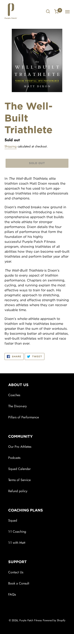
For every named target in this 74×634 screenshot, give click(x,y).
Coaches (14, 395)
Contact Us (15, 572)
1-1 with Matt (16, 542)
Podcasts (14, 457)
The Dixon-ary (17, 406)
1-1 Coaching (17, 531)
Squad (12, 520)
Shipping (11, 146)
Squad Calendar (19, 468)
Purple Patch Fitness (30, 620)
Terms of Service (19, 480)
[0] (56, 12)
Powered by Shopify (54, 620)
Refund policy (17, 491)
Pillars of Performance (23, 417)
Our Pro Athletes (19, 446)
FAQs (12, 594)
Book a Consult (18, 583)
